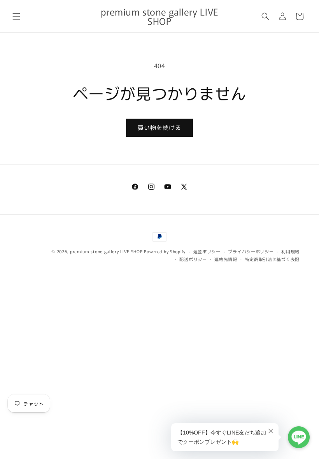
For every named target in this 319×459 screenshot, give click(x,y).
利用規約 (290, 251)
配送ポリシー (193, 259)
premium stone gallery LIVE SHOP (106, 251)
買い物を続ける (159, 127)
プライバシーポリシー (250, 251)
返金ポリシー (207, 251)
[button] (16, 16)
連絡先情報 (225, 259)
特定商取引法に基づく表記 (272, 259)
